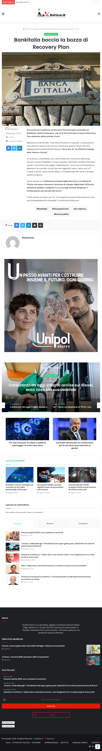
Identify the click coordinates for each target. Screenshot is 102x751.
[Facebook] (8, 148)
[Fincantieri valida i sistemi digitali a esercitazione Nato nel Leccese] (51, 475)
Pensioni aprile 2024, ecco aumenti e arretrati (42, 532)
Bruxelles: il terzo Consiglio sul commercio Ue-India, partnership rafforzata (19, 487)
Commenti (83, 523)
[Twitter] (14, 148)
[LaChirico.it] (51, 13)
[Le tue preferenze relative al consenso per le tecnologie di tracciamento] (97, 746)
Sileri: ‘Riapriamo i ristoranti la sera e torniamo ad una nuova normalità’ (54, 565)
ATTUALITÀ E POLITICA (21, 743)
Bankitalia (42, 209)
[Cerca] (99, 14)
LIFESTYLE (64, 743)
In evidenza (80, 209)
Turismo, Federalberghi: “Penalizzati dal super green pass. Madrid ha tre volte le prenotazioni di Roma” (57, 544)
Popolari (18, 523)
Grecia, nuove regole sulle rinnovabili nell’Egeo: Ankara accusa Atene (33, 646)
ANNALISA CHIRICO (80, 743)
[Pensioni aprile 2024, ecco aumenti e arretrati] (12, 536)
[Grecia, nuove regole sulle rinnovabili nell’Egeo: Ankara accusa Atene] (93, 649)
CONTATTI (96, 743)
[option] (51, 387)
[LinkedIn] (19, 148)
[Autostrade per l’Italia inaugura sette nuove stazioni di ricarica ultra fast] (82, 475)
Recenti (50, 523)
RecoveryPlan (62, 214)
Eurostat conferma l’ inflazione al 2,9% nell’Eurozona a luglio (39, 2)
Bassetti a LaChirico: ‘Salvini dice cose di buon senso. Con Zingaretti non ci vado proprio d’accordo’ (58, 555)
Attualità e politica (38, 29)
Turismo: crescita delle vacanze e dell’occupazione (25, 657)
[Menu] (3, 14)
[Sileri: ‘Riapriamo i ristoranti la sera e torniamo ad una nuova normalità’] (12, 569)
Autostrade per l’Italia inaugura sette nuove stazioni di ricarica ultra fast (82, 487)
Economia (51, 376)
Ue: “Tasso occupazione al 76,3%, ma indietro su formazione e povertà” (51, 387)
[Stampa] (40, 225)
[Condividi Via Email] (34, 225)
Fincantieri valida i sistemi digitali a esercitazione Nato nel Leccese (50, 487)
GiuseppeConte (61, 209)
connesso (19, 512)
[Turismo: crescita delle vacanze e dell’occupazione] (93, 660)
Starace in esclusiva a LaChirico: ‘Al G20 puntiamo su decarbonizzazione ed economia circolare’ (56, 577)
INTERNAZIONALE (51, 743)
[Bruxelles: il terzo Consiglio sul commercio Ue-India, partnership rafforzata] (19, 475)
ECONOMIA (36, 743)
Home (27, 29)
